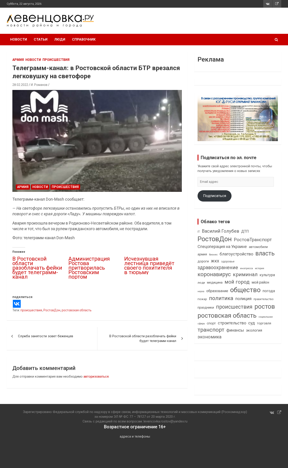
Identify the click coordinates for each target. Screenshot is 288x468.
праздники (206, 307)
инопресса (246, 268)
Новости (18, 39)
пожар (202, 299)
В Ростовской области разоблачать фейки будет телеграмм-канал (37, 268)
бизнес (213, 254)
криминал (245, 274)
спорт (211, 323)
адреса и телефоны (135, 436)
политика (221, 298)
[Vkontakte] (17, 304)
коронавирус (214, 274)
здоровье (227, 261)
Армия (18, 60)
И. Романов (39, 85)
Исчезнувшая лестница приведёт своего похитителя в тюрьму (149, 265)
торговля (264, 323)
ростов (264, 306)
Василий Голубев (220, 231)
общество (245, 290)
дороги (203, 261)
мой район (260, 282)
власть (265, 253)
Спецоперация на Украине (222, 246)
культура (267, 275)
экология (254, 330)
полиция (243, 298)
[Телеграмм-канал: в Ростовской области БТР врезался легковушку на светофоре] (97, 141)
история (259, 268)
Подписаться (214, 195)
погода (269, 291)
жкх (215, 261)
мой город (237, 282)
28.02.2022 (20, 85)
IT (199, 231)
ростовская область (77, 310)
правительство (264, 299)
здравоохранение (218, 267)
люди (201, 282)
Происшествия (56, 60)
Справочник (84, 39)
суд (251, 323)
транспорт (211, 329)
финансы (235, 330)
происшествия (31, 310)
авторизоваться (96, 376)
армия (202, 254)
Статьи (40, 39)
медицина (215, 282)
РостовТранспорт (253, 239)
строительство (232, 323)
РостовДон (51, 310)
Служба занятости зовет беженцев (45, 336)
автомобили (258, 247)
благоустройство (236, 254)
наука (201, 291)
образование (217, 291)
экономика (209, 337)
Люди (59, 39)
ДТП (245, 231)
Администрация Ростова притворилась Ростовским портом (89, 268)
